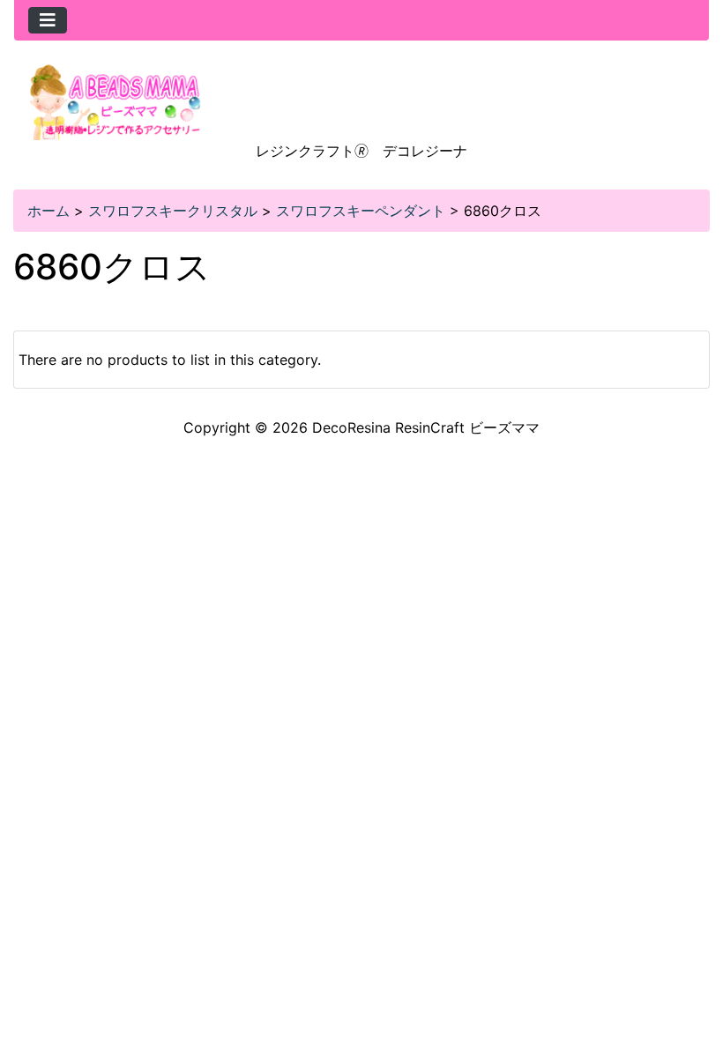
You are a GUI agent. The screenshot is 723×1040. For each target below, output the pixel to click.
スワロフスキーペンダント (360, 210)
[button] (690, 952)
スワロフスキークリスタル (172, 210)
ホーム (48, 210)
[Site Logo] (115, 100)
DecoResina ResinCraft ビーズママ (426, 427)
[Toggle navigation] (47, 20)
